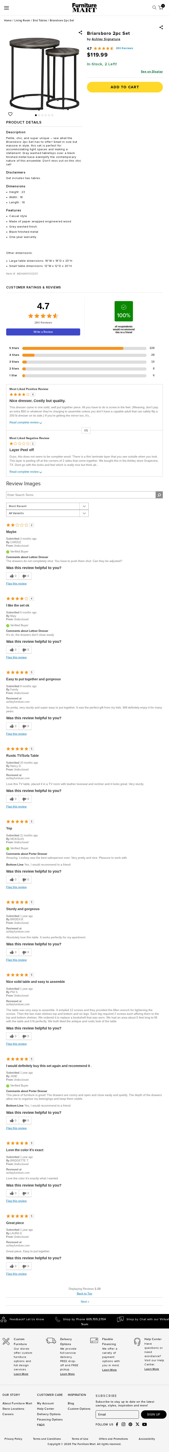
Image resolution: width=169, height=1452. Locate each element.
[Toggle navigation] (6, 8)
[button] (161, 27)
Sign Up (153, 1414)
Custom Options (79, 1409)
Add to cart (125, 87)
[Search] (154, 8)
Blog (71, 1403)
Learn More (21, 1374)
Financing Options (50, 1419)
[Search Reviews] (159, 494)
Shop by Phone (84, 1319)
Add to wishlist (10, 114)
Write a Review (43, 332)
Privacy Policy (13, 1439)
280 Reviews (124, 48)
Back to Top (84, 1293)
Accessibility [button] (147, 1439)
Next (85, 1301)
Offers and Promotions (113, 1439)
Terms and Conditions (47, 1439)
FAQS (41, 1425)
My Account (45, 1403)
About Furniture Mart (17, 1403)
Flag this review (16, 583)
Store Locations (13, 1409)
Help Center (45, 1409)
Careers (8, 1414)
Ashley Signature (106, 39)
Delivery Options (49, 1414)
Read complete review (24, 422)
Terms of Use (80, 1439)
